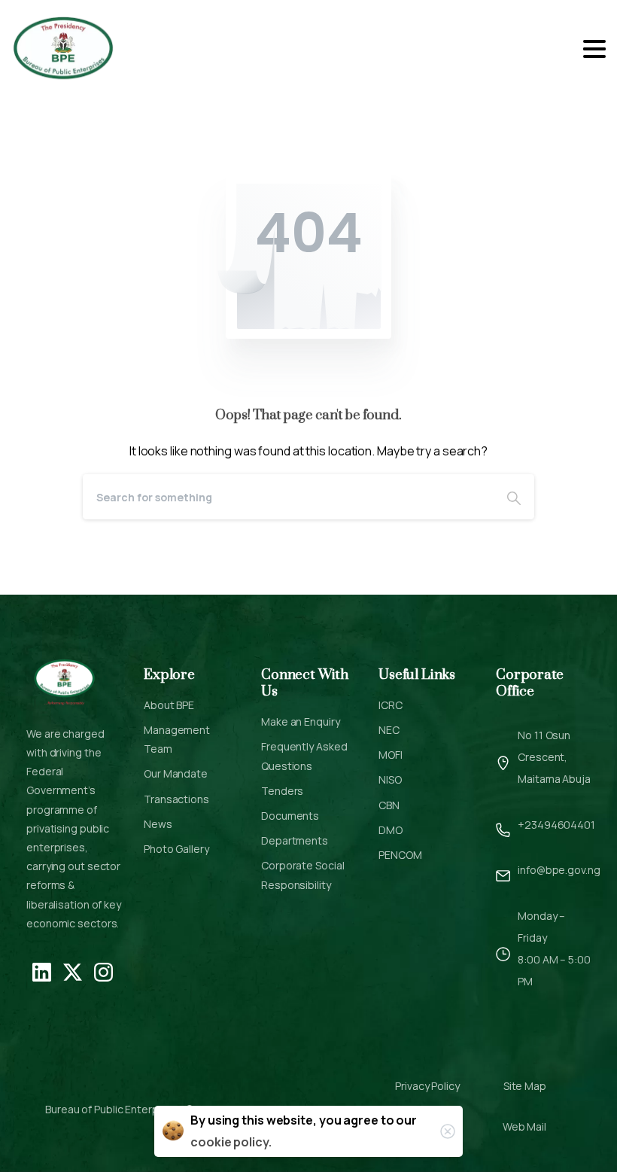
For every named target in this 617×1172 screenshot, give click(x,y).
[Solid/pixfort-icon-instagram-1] (103, 971)
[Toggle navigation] (594, 49)
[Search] (514, 496)
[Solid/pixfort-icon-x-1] (72, 971)
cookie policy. (231, 1142)
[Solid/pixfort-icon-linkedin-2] (41, 971)
